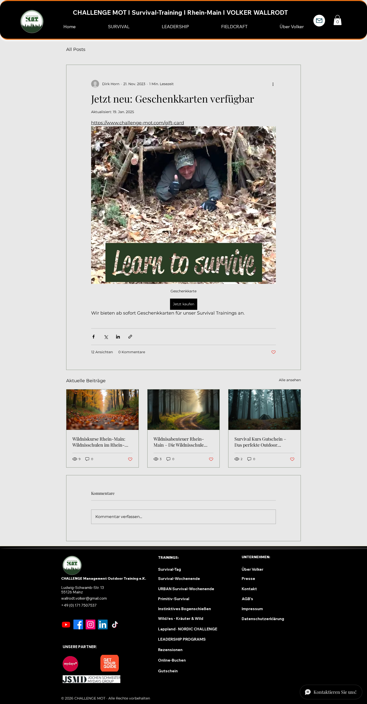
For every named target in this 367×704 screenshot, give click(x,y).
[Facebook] (78, 624)
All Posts (75, 49)
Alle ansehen (290, 380)
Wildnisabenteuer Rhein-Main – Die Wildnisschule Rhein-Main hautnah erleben (183, 442)
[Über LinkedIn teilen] (118, 336)
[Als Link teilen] (130, 336)
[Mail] (319, 20)
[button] (337, 20)
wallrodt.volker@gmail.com (84, 598)
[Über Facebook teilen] (93, 336)
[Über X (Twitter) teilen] (105, 336)
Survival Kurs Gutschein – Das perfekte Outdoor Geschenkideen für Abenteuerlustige (260, 442)
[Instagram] (90, 624)
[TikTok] (115, 624)
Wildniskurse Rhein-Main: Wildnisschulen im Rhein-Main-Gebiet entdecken (98, 442)
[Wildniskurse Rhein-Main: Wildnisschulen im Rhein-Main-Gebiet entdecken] (102, 409)
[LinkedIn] (103, 624)
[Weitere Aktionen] (273, 84)
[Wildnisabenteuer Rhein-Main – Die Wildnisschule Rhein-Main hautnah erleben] (184, 409)
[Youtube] (66, 624)
